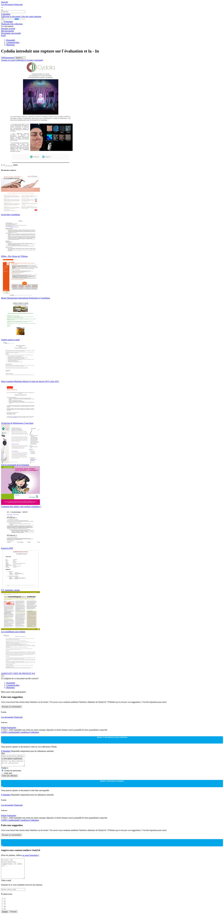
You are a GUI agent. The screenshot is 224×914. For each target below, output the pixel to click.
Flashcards (18, 4)
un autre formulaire (30, 855)
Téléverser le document (11, 16)
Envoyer (13, 912)
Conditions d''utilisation (29, 732)
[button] (6, 165)
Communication (12, 42)
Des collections (16, 24)
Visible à (4, 768)
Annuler (5, 912)
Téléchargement (8, 57)
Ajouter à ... (20, 58)
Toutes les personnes (12, 770)
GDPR (4, 732)
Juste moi (8, 773)
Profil (3, 35)
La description (11, 758)
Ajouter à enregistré (35, 60)
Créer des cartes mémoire (31, 16)
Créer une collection (9, 776)
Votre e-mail (6, 880)
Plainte (4, 727)
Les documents (7, 4)
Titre (3, 753)
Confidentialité (13, 732)
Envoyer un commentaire (11, 707)
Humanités (10, 40)
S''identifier (5, 14)
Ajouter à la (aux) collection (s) (14, 60)
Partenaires (11, 727)
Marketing (10, 45)
